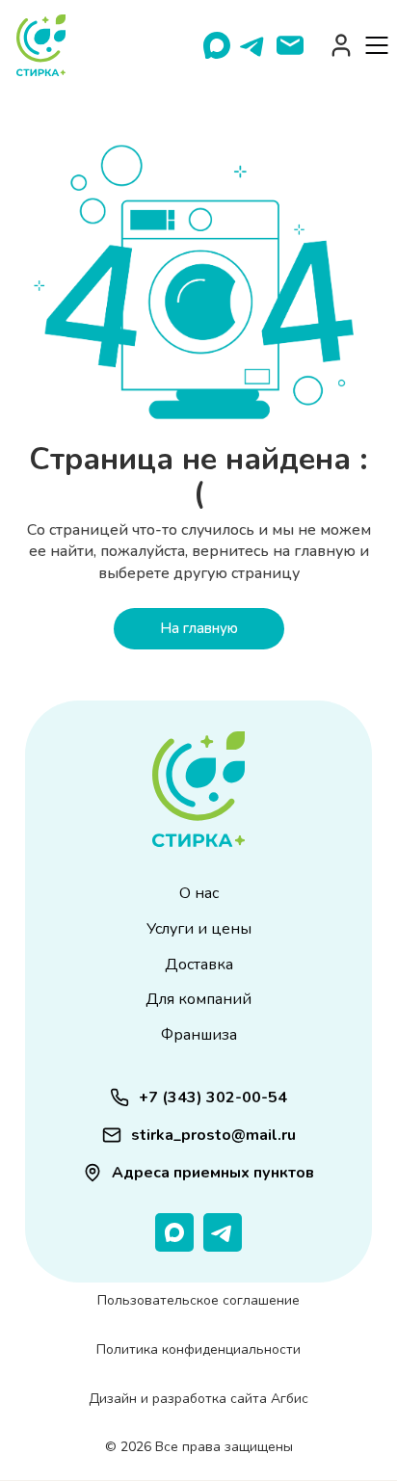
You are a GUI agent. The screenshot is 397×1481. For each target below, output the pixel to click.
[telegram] (253, 45)
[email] (290, 45)
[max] (216, 45)
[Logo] (41, 45)
